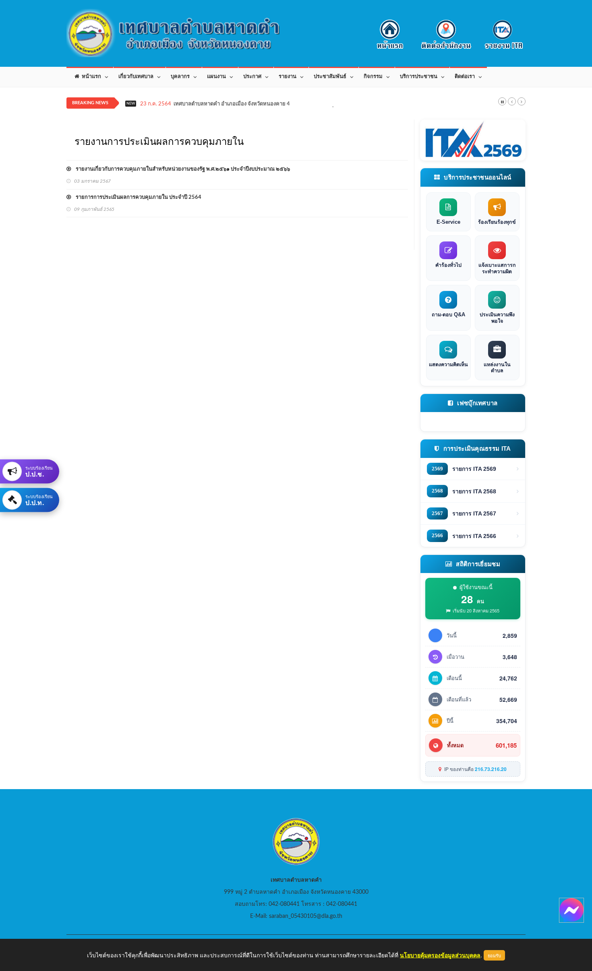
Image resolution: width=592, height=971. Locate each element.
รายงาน (287, 76)
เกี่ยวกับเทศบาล (135, 76)
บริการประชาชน (418, 76)
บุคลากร (180, 76)
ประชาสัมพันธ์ (330, 76)
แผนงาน (216, 76)
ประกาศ (252, 76)
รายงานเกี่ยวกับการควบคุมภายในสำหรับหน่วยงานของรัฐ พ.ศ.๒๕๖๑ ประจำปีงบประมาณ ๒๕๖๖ (180, 169)
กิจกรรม (373, 76)
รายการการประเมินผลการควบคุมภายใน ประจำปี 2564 (136, 197)
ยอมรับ (494, 955)
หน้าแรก (90, 76)
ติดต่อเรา (465, 76)
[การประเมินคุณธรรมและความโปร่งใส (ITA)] (473, 140)
